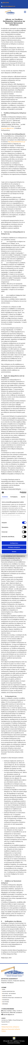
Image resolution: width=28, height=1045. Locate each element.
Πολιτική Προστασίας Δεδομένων (10, 1027)
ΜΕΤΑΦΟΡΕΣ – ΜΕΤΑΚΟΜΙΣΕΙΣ (9, 993)
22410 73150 (5, 2)
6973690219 (19, 1012)
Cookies (3, 1031)
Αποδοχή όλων (14, 543)
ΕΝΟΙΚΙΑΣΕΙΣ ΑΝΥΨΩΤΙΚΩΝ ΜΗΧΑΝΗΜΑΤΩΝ (12, 997)
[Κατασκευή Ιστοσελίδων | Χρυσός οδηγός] (14, 1038)
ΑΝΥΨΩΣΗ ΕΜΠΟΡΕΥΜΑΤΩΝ (8, 991)
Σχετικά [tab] (23, 496)
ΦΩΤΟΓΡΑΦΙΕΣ (5, 1001)
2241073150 (6, 1012)
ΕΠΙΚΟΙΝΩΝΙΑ (5, 1003)
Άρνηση (14, 551)
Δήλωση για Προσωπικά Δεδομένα (10, 1029)
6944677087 (13, 1012)
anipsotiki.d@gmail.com (8, 6)
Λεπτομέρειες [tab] (14, 496)
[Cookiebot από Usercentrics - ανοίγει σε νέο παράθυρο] (20, 493)
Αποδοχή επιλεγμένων (14, 547)
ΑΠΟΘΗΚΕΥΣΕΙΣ (5, 999)
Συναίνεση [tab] (5, 496)
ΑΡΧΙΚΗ (3, 989)
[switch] (24, 527)
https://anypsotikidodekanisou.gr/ (16, 141)
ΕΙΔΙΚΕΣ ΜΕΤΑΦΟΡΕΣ (7, 995)
